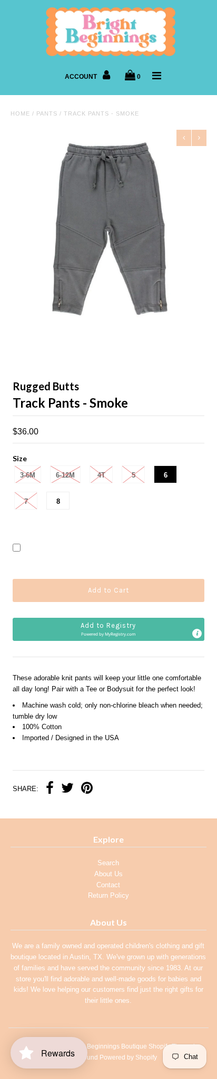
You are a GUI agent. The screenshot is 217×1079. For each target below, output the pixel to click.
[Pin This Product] (87, 789)
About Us (108, 874)
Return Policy (108, 895)
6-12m (65, 475)
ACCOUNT (81, 76)
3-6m (27, 475)
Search (108, 863)
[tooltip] (197, 633)
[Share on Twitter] (67, 789)
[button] (108, 629)
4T (101, 475)
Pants (46, 113)
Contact (108, 885)
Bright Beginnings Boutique (107, 1046)
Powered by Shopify (128, 1057)
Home (20, 113)
